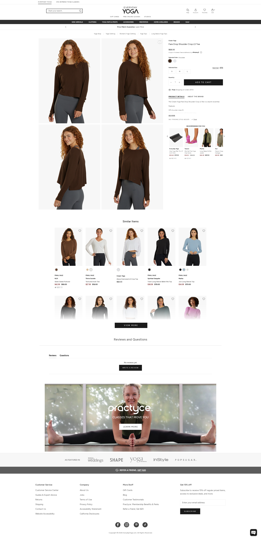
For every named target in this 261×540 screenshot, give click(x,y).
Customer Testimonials (133, 499)
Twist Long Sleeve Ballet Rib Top (160, 280)
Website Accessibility (45, 514)
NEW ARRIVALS (77, 22)
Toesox (187, 148)
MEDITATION (143, 22)
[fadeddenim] (184, 270)
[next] (195, 27)
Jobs (82, 495)
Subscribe (190, 511)
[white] (91, 270)
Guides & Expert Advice (46, 495)
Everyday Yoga (174, 148)
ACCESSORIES (128, 22)
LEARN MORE (130, 427)
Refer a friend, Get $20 (133, 509)
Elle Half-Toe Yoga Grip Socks (190, 152)
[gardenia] (187, 270)
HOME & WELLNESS (161, 22)
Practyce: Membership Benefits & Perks (141, 504)
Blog (125, 495)
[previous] (66, 27)
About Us (84, 490)
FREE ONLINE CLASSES (131, 17)
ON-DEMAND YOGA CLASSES (67, 2)
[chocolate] (56, 270)
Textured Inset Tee (93, 280)
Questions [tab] (64, 356)
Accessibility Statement (90, 509)
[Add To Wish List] (160, 41)
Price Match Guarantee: (130, 27)
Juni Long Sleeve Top (186, 280)
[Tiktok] (145, 524)
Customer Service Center (46, 490)
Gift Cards (127, 490)
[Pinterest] (136, 524)
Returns (38, 499)
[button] (172, 158)
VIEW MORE (131, 325)
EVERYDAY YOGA (45, 2)
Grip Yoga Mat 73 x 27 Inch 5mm (176, 152)
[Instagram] (127, 524)
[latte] (87, 270)
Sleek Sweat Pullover (62, 280)
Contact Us (40, 509)
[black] (180, 270)
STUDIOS (147, 17)
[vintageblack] (149, 270)
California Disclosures (89, 514)
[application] (253, 532)
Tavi (216, 148)
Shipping (39, 504)
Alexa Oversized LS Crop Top (127, 277)
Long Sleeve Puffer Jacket (205, 152)
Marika (202, 148)
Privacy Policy (86, 504)
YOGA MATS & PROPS (110, 22)
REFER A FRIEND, (133, 470)
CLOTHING (92, 22)
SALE (187, 22)
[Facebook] (118, 524)
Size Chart (215, 68)
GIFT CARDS (114, 17)
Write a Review (132, 369)
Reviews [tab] (52, 356)
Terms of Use (86, 499)
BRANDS (177, 22)
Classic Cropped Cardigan (220, 152)
